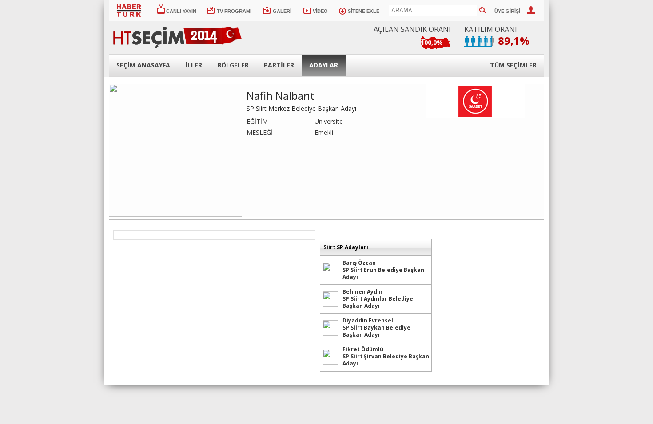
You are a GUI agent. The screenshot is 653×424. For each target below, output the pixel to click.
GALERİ (282, 11)
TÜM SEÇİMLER (513, 65)
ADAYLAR (323, 65)
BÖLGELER (233, 65)
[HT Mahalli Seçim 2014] (187, 35)
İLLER (193, 65)
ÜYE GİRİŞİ (507, 11)
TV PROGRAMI (234, 11)
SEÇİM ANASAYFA (143, 65)
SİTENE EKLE (363, 11)
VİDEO (320, 11)
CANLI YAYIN (181, 11)
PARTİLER (279, 65)
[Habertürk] (129, 10)
